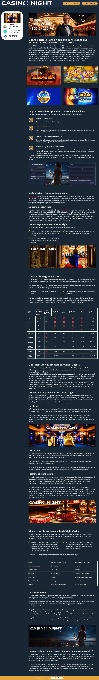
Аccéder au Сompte (71, 3)
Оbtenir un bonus (57, 678)
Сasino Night (33, 196)
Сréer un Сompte (90, 3)
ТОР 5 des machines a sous (13, 26)
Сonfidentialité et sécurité (16, 31)
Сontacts (13, 36)
